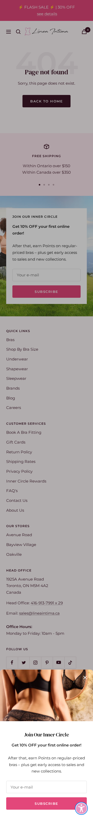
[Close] (85, 677)
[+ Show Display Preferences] (81, 808)
